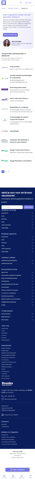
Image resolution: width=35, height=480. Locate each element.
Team (3, 331)
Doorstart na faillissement (8, 362)
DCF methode (5, 376)
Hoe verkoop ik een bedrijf (8, 442)
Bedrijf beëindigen (6, 364)
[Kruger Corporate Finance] (4, 151)
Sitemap (3, 337)
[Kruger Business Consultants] (4, 161)
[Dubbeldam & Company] (4, 109)
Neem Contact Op (10, 35)
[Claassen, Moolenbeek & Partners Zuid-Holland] (4, 141)
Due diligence (5, 371)
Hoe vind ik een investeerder (9, 444)
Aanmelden (29, 207)
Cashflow (4, 374)
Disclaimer (17, 455)
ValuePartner (5, 426)
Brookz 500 (4, 435)
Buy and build (5, 378)
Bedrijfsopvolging (6, 367)
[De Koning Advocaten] (4, 89)
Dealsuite (4, 424)
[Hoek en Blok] (4, 67)
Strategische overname (8, 357)
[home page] (3, 2)
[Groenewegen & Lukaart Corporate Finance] (4, 120)
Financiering (5, 360)
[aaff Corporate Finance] (4, 99)
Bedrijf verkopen (5, 348)
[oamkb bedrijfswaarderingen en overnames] (4, 78)
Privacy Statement (17, 457)
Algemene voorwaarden (17, 453)
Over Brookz (4, 328)
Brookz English (5, 340)
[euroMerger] (4, 131)
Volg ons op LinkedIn (11, 415)
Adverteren (4, 333)
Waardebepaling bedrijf (8, 355)
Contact (3, 335)
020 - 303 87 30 (9, 396)
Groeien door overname (8, 437)
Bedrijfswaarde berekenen (8, 353)
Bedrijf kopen (5, 350)
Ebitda (3, 369)
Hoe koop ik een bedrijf (7, 439)
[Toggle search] (21, 2)
